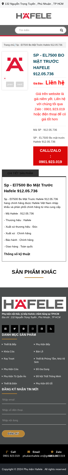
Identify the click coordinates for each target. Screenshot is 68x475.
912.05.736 (27, 213)
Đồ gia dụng (42, 369)
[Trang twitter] (14, 329)
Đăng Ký (13, 433)
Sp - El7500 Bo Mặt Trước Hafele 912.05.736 (39, 45)
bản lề (39, 351)
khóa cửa (9, 351)
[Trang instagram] (32, 329)
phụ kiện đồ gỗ (44, 383)
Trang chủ (9, 45)
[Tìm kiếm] (61, 30)
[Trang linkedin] (41, 329)
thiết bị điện (10, 383)
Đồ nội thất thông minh (48, 376)
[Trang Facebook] (5, 329)
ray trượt (9, 358)
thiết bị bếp (10, 344)
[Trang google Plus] (23, 329)
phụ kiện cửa (11, 369)
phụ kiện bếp (43, 344)
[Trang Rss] (50, 329)
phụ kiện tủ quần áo (15, 376)
